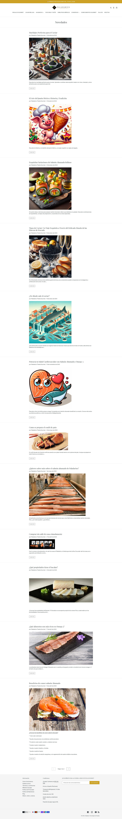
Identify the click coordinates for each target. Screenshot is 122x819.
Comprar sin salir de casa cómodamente (45, 534)
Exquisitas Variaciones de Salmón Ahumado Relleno (50, 162)
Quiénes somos (27, 783)
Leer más (32, 88)
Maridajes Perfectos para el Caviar (43, 32)
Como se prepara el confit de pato (43, 427)
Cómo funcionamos (28, 781)
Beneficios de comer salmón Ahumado (44, 683)
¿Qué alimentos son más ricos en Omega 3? (46, 626)
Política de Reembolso (28, 791)
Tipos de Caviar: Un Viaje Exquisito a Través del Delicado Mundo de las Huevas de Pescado (58, 229)
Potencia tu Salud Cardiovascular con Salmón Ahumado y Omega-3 (56, 361)
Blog (24, 793)
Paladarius (87, 815)
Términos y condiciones (29, 785)
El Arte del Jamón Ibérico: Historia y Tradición (48, 98)
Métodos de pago (27, 787)
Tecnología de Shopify (94, 815)
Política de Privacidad (28, 789)
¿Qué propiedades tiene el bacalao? (43, 567)
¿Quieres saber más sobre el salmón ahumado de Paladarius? (54, 468)
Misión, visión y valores (29, 796)
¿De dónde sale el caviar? (39, 296)
